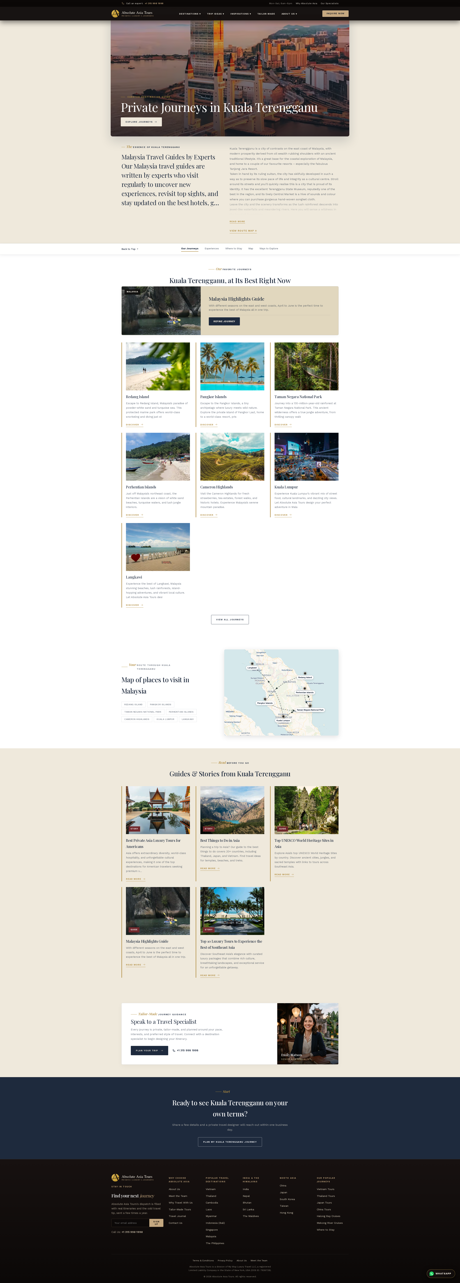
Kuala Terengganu (242, 148)
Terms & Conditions (203, 1260)
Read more (237, 221)
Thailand (211, 1196)
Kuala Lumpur (165, 719)
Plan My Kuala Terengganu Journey (230, 1142)
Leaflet (292, 734)
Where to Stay (233, 248)
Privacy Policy (225, 1260)
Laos (209, 1209)
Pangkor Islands (160, 704)
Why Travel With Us (181, 1202)
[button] (333, 722)
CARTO (303, 734)
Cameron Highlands (136, 719)
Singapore (212, 1229)
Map (250, 248)
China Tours (324, 1209)
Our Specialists (330, 3)
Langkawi (188, 719)
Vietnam (211, 1189)
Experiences (212, 248)
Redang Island (133, 704)
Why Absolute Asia (306, 3)
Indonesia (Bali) (215, 1222)
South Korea (287, 1199)
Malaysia (211, 1236)
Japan (283, 1192)
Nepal (246, 1196)
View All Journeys (230, 619)
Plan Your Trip (147, 1050)
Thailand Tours (326, 1196)
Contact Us (175, 1222)
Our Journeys (189, 248)
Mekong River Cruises (330, 1222)
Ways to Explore (268, 248)
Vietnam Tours (325, 1189)
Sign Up (156, 1222)
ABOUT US (289, 14)
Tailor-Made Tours (180, 1209)
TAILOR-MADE (266, 14)
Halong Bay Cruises (328, 1216)
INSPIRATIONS (240, 14)
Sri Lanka (248, 1209)
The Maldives (251, 1216)
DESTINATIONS (190, 14)
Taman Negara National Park (142, 712)
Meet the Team (178, 1196)
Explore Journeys (139, 122)
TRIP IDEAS (215, 14)
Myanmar (211, 1216)
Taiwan (284, 1205)
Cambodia (212, 1202)
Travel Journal (177, 1216)
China (283, 1185)
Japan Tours (324, 1202)
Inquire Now (335, 13)
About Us (174, 1189)
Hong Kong (286, 1212)
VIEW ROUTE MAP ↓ (243, 230)
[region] (281, 692)
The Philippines (215, 1243)
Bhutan (247, 1202)
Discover (132, 424)
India (246, 1189)
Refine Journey (224, 321)
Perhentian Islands (181, 712)
